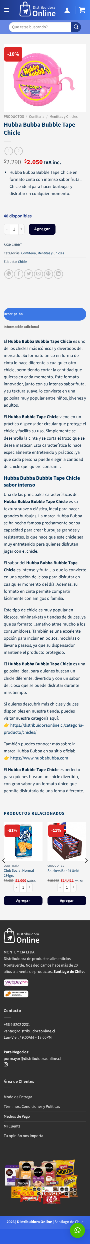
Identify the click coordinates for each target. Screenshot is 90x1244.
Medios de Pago (17, 1116)
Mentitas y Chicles (64, 116)
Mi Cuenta (12, 1126)
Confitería (36, 116)
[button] (7, 10)
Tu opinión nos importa (23, 1136)
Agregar (42, 229)
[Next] (86, 871)
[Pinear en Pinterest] (48, 273)
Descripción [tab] (13, 314)
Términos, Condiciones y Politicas (32, 1106)
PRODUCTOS (14, 116)
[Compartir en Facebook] (18, 273)
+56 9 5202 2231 (17, 1024)
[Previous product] (18, 151)
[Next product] (8, 151)
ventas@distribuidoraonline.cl (30, 1031)
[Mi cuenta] (68, 10)
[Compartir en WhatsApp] (8, 273)
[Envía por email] (38, 273)
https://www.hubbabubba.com (39, 758)
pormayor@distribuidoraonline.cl (32, 1058)
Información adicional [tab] (21, 326)
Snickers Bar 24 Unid (63, 870)
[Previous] (4, 871)
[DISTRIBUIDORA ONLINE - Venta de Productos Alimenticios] (37, 10)
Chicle (22, 261)
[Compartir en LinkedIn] (58, 273)
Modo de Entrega (18, 1097)
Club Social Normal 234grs (19, 873)
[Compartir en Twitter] (28, 273)
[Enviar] (76, 27)
